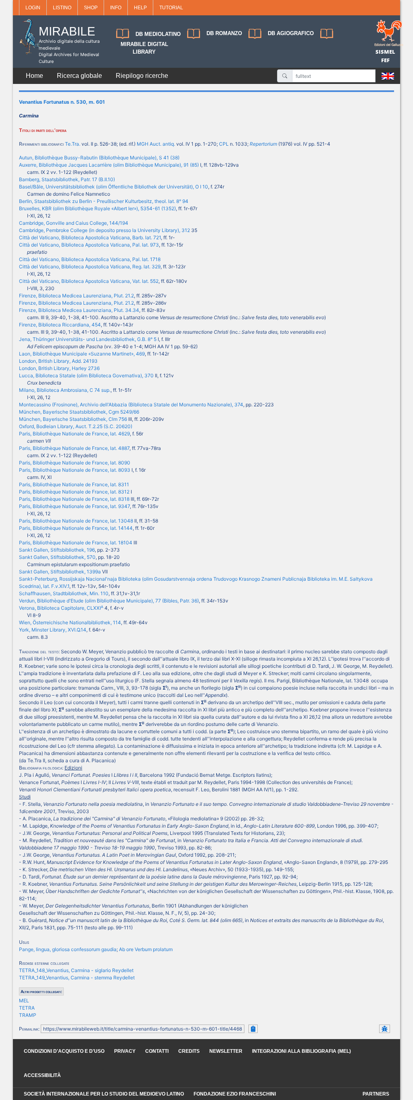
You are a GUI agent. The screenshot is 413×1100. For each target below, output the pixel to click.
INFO (115, 7)
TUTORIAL (171, 7)
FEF (385, 60)
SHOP (91, 7)
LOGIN (32, 7)
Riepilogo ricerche (142, 75)
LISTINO (62, 7)
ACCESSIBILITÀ (42, 1075)
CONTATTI (157, 1051)
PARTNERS (376, 1094)
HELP (140, 7)
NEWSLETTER (225, 1051)
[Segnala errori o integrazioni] (385, 1029)
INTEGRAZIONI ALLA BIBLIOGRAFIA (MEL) (301, 1051)
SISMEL (385, 51)
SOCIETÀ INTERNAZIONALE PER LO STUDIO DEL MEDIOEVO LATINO (104, 1094)
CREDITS (189, 1051)
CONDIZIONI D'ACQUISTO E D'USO (64, 1051)
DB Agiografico (291, 33)
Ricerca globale (79, 75)
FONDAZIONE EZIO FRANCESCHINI (235, 1094)
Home (34, 75)
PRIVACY (125, 1051)
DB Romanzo (224, 33)
